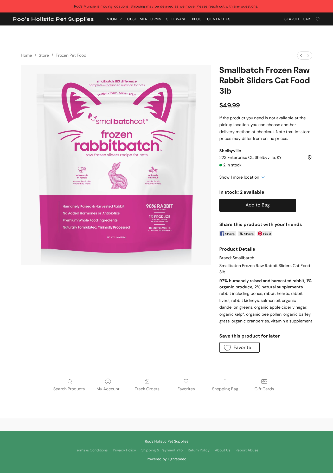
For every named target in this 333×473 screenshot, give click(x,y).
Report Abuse (246, 450)
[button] (53, 19)
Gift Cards (264, 389)
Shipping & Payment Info (162, 450)
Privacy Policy (124, 450)
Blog (197, 19)
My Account (108, 389)
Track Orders (147, 389)
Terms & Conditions (91, 450)
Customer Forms (144, 19)
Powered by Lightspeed (167, 459)
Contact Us (218, 19)
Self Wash (176, 19)
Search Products (69, 389)
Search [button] (291, 19)
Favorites (186, 389)
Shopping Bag (225, 389)
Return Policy (199, 450)
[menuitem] (301, 55)
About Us (222, 450)
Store (113, 19)
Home (26, 55)
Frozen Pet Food (71, 55)
